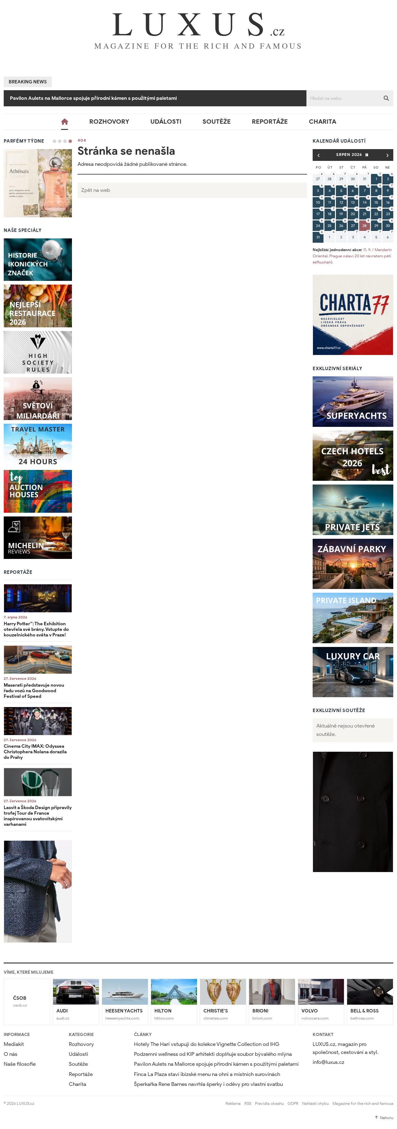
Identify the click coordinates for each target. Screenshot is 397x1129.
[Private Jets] (353, 510)
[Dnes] (367, 154)
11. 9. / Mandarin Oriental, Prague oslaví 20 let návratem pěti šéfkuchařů (352, 256)
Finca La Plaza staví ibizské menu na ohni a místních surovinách (83, 98)
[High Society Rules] (38, 352)
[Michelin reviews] (38, 537)
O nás (10, 1054)
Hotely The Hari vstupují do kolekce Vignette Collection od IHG (206, 1044)
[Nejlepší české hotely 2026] (353, 456)
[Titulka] (65, 122)
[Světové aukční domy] (38, 491)
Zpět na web (95, 190)
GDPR (293, 1103)
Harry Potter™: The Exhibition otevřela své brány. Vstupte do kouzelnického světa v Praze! (36, 629)
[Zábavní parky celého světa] (353, 564)
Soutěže (217, 122)
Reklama (233, 1103)
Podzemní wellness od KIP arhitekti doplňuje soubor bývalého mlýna (213, 1054)
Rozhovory (109, 122)
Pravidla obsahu (269, 1103)
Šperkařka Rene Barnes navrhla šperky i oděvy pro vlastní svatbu (208, 1084)
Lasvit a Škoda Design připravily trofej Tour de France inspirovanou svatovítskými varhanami (38, 816)
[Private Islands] (353, 618)
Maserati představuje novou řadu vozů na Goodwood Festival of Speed (34, 690)
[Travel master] (38, 445)
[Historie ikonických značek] (38, 259)
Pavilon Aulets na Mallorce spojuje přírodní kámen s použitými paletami (216, 1064)
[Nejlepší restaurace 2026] (38, 306)
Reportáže (270, 122)
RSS (247, 1103)
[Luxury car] (353, 672)
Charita (322, 122)
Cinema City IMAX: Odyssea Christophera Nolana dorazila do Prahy (35, 751)
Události (165, 122)
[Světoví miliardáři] (38, 398)
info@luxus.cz (328, 1062)
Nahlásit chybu (315, 1103)
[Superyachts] (353, 401)
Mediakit (14, 1044)
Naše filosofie (20, 1064)
